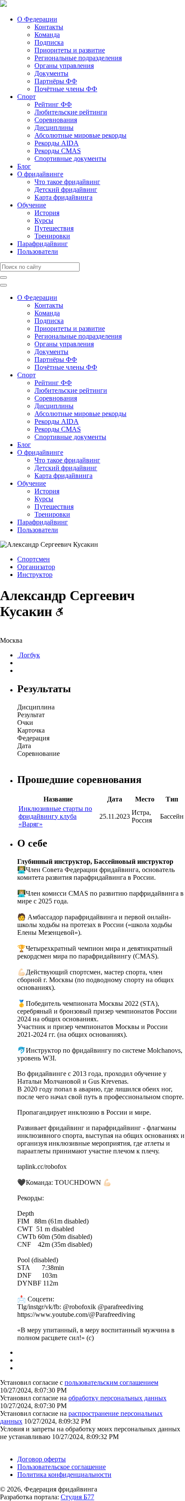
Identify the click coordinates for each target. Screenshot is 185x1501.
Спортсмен (33, 559)
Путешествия (54, 228)
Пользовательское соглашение (61, 1466)
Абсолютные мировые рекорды (80, 135)
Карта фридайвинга (63, 197)
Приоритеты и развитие (69, 50)
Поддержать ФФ (24, 1444)
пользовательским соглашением (111, 1382)
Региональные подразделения (78, 58)
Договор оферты (41, 1459)
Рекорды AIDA (56, 143)
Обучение (31, 205)
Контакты (48, 27)
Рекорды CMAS (57, 150)
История (46, 212)
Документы (51, 73)
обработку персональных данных (117, 1398)
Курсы (43, 220)
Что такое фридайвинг (67, 181)
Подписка (49, 42)
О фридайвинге (40, 174)
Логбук (28, 655)
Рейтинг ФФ (53, 104)
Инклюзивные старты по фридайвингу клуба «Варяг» (55, 816)
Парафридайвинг (42, 243)
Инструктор (34, 574)
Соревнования (55, 119)
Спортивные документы (70, 158)
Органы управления (64, 65)
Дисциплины (54, 127)
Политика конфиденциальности (64, 1474)
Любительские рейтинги (70, 112)
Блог (24, 166)
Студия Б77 (77, 1497)
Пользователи (37, 251)
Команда (47, 34)
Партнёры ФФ (55, 81)
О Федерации (37, 19)
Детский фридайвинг (65, 189)
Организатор (36, 566)
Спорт (26, 96)
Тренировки (52, 236)
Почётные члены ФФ (65, 88)
